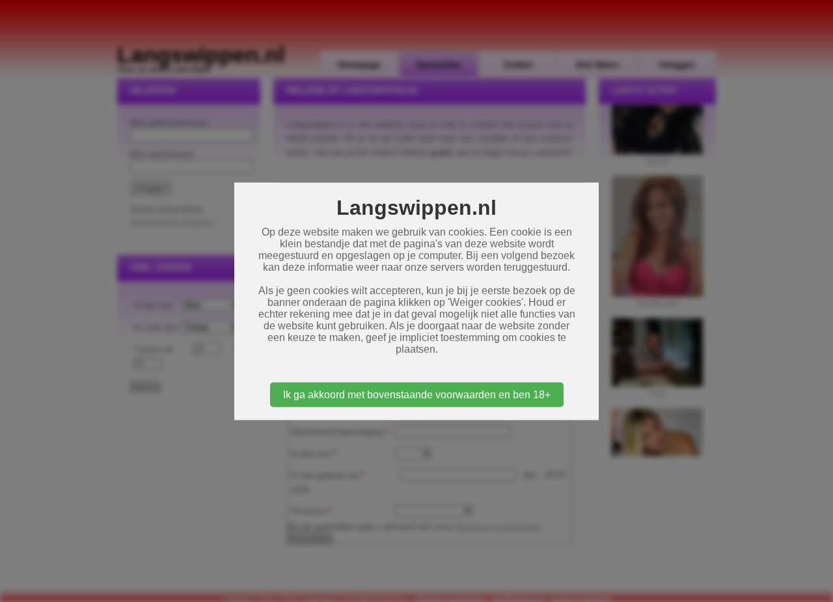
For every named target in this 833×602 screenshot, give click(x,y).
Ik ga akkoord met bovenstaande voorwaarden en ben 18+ (417, 394)
